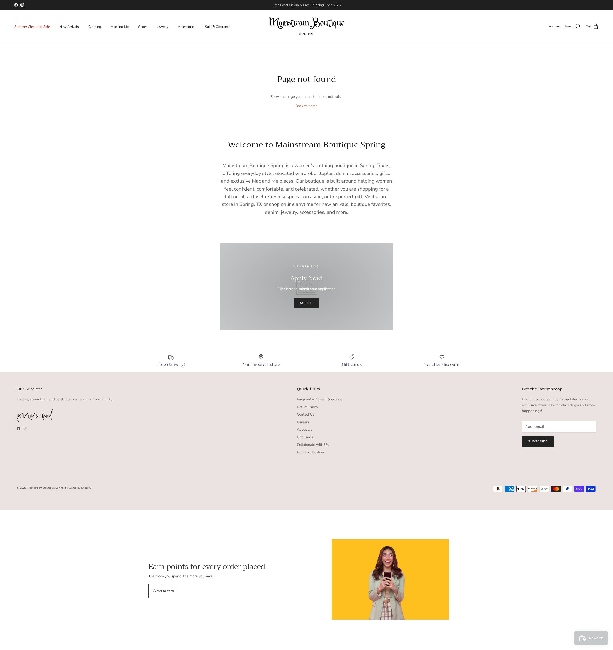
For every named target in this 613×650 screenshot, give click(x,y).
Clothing (94, 26)
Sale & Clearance (217, 26)
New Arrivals (69, 26)
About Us (304, 429)
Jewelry (162, 26)
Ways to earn (163, 590)
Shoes (143, 26)
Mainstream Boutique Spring (45, 488)
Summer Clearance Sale (32, 26)
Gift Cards (305, 437)
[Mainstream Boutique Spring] (307, 26)
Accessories (186, 26)
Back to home (306, 106)
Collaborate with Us (313, 444)
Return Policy (307, 407)
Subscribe (538, 441)
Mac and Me (120, 26)
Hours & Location (310, 452)
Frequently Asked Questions (319, 399)
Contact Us (305, 414)
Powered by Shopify (78, 488)
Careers (303, 422)
